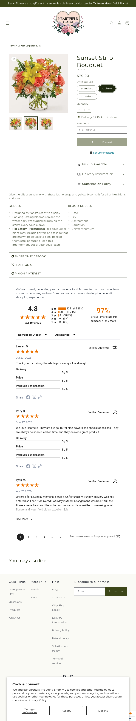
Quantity (82, 103)
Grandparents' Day (17, 592)
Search (34, 589)
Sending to (89, 123)
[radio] (68, 308)
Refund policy (60, 638)
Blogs (34, 597)
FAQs (55, 589)
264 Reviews (37, 323)
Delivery (87, 117)
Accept (66, 710)
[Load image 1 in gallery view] (15, 123)
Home (12, 45)
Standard (87, 88)
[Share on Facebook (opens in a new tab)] (28, 397)
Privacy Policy (38, 700)
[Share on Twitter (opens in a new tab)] (34, 397)
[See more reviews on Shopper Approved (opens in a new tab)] (40, 397)
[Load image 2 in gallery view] (31, 123)
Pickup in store (107, 117)
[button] (7, 23)
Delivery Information (59, 620)
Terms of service (57, 661)
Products (14, 609)
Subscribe (116, 591)
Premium (87, 96)
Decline (103, 710)
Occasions (15, 601)
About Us (14, 617)
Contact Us (59, 597)
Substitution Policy (59, 648)
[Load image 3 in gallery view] (46, 123)
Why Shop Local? (58, 607)
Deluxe (107, 88)
